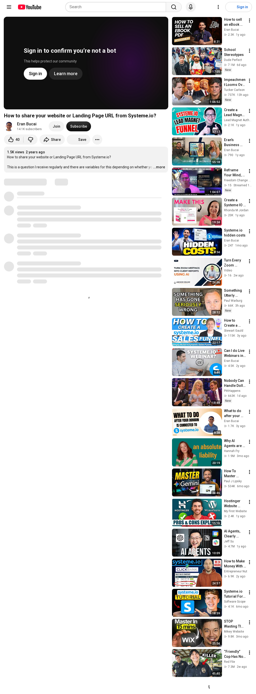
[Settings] (218, 7)
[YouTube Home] (29, 7)
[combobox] (117, 7)
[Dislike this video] (31, 140)
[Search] (174, 7)
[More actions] (97, 140)
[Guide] (9, 7)
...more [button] (159, 167)
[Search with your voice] (191, 7)
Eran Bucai (26, 124)
